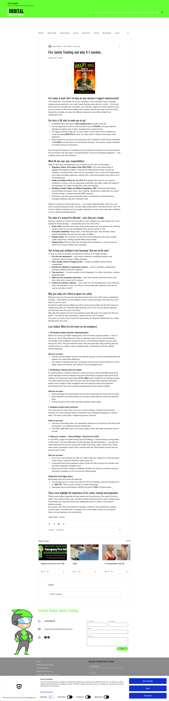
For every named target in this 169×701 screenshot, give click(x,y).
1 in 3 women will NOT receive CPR (114, 564)
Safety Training (64, 33)
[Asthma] (84, 552)
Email (88, 628)
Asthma (75, 564)
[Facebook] (162, 12)
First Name (90, 621)
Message (90, 636)
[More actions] (119, 46)
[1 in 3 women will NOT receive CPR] (116, 552)
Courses (75, 33)
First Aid (96, 33)
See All (128, 541)
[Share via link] (64, 524)
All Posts (41, 33)
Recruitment (86, 33)
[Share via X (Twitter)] (54, 524)
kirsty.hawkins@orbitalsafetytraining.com (21, 5)
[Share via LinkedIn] (59, 524)
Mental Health (52, 33)
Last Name (112, 621)
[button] (128, 33)
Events (117, 33)
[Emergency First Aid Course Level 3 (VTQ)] (53, 552)
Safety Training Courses (45, 665)
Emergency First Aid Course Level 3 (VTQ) (52, 564)
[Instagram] (48, 637)
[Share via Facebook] (49, 524)
